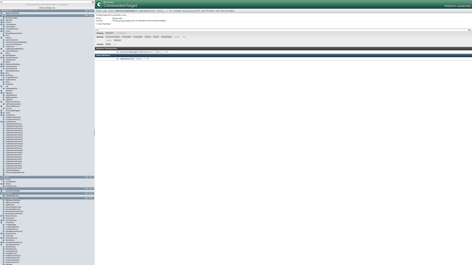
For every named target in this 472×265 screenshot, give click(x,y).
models (4, 188)
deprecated (63, 4)
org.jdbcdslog (6, 193)
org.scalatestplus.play (9, 198)
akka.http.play (6, 11)
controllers (5, 177)
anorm (3, 15)
